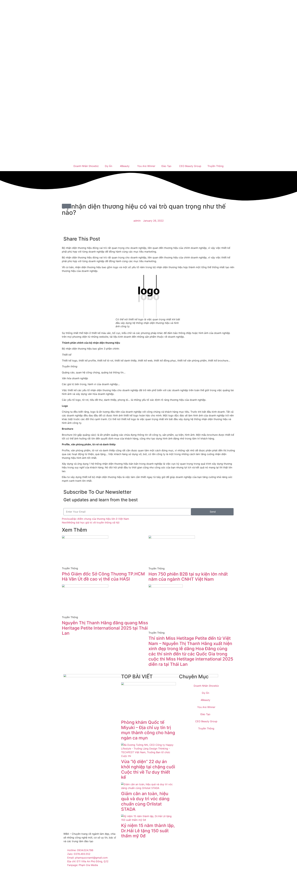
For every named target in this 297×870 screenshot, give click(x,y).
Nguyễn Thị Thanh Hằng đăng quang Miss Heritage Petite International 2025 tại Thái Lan (105, 628)
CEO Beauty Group (190, 166)
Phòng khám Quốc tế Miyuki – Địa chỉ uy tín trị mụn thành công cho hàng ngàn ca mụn (148, 730)
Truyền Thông (215, 166)
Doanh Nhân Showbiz (86, 166)
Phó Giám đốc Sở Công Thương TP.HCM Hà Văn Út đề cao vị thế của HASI (103, 576)
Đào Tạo (166, 166)
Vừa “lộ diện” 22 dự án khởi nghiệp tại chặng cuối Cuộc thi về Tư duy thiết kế (148, 769)
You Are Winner (146, 166)
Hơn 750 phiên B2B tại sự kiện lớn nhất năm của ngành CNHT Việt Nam (188, 576)
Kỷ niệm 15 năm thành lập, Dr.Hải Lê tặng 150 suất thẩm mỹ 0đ (148, 830)
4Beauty (124, 166)
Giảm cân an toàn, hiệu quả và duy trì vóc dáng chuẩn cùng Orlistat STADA (145, 801)
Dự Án (108, 166)
